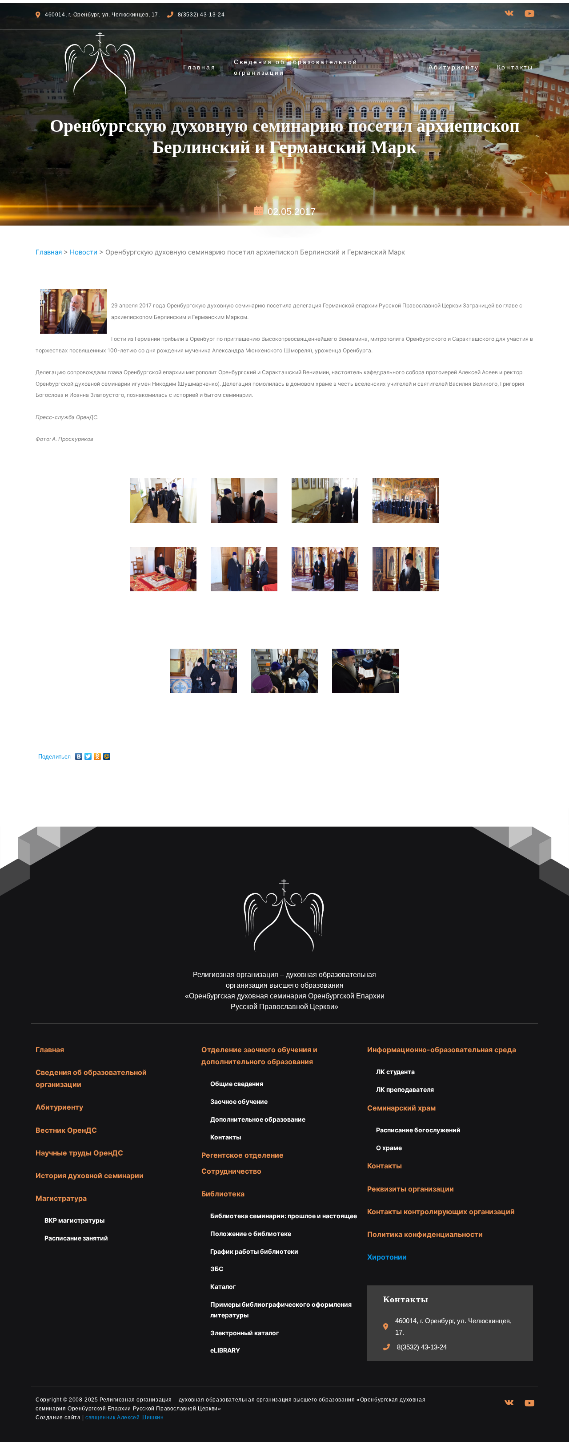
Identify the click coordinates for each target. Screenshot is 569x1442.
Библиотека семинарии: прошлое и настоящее (283, 1216)
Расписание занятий (76, 1238)
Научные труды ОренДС (79, 1152)
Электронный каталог (244, 1333)
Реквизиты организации (410, 1188)
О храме (389, 1147)
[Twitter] (88, 754)
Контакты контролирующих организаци (438, 1211)
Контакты (515, 67)
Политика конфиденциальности (425, 1234)
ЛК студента (395, 1071)
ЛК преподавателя (405, 1089)
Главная (199, 67)
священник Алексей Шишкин (124, 1417)
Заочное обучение (239, 1101)
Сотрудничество (231, 1171)
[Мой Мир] (107, 754)
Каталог (223, 1286)
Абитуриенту (454, 67)
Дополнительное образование (257, 1119)
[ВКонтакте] (79, 754)
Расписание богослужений (418, 1130)
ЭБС (217, 1268)
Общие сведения (236, 1083)
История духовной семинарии (90, 1175)
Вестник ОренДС (66, 1130)
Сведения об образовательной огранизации (296, 67)
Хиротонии (387, 1256)
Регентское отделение (242, 1155)
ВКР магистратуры (74, 1220)
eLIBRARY (225, 1350)
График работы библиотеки (254, 1251)
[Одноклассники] (97, 754)
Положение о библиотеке (250, 1233)
